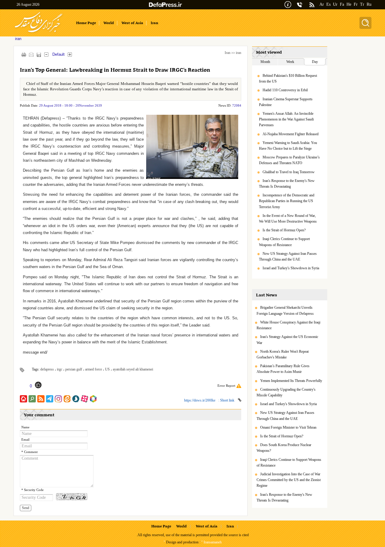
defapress (47, 369)
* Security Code (32, 490)
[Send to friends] (31, 54)
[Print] (23, 54)
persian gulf (73, 369)
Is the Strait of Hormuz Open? (284, 230)
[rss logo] (312, 5)
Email (25, 439)
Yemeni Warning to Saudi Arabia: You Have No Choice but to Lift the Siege (288, 146)
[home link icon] (23, 398)
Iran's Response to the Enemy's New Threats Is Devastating (287, 184)
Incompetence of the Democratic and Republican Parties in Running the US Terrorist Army (286, 201)
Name (25, 427)
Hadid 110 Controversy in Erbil (285, 90)
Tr (362, 4)
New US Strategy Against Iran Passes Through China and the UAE (288, 256)
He (348, 4)
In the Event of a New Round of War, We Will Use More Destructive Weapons (288, 218)
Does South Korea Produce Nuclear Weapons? (284, 448)
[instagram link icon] (58, 398)
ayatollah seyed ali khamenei (133, 369)
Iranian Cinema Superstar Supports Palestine (286, 102)
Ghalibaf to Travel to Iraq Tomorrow (289, 172)
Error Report (226, 385)
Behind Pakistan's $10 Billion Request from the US (288, 78)
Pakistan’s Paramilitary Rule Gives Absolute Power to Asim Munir (283, 369)
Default (58, 54)
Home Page (161, 526)
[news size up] (69, 54)
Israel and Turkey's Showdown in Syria (291, 268)
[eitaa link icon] (67, 398)
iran (238, 53)
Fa (342, 4)
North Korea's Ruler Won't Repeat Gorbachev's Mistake (283, 354)
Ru (369, 4)
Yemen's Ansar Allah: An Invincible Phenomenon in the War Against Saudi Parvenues (286, 119)
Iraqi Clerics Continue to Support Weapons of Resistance (284, 242)
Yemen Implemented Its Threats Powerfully (291, 381)
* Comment (29, 452)
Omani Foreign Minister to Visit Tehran (288, 427)
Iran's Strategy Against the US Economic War (287, 340)
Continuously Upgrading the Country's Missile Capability (286, 392)
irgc (59, 369)
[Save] (38, 54)
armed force (93, 369)
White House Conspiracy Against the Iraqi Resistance (288, 325)
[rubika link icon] (93, 398)
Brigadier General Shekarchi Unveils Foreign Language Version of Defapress (285, 310)
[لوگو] (39, 33)
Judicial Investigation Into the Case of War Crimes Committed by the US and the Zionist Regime (289, 480)
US (107, 369)
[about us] (287, 4)
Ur (335, 4)
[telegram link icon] (49, 398)
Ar (321, 4)
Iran (227, 53)
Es (328, 4)
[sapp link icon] (75, 398)
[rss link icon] (41, 398)
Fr (356, 4)
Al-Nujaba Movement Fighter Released (291, 134)
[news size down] (46, 54)
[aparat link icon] (84, 398)
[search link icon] (32, 398)
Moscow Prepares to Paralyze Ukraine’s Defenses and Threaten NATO (289, 160)
